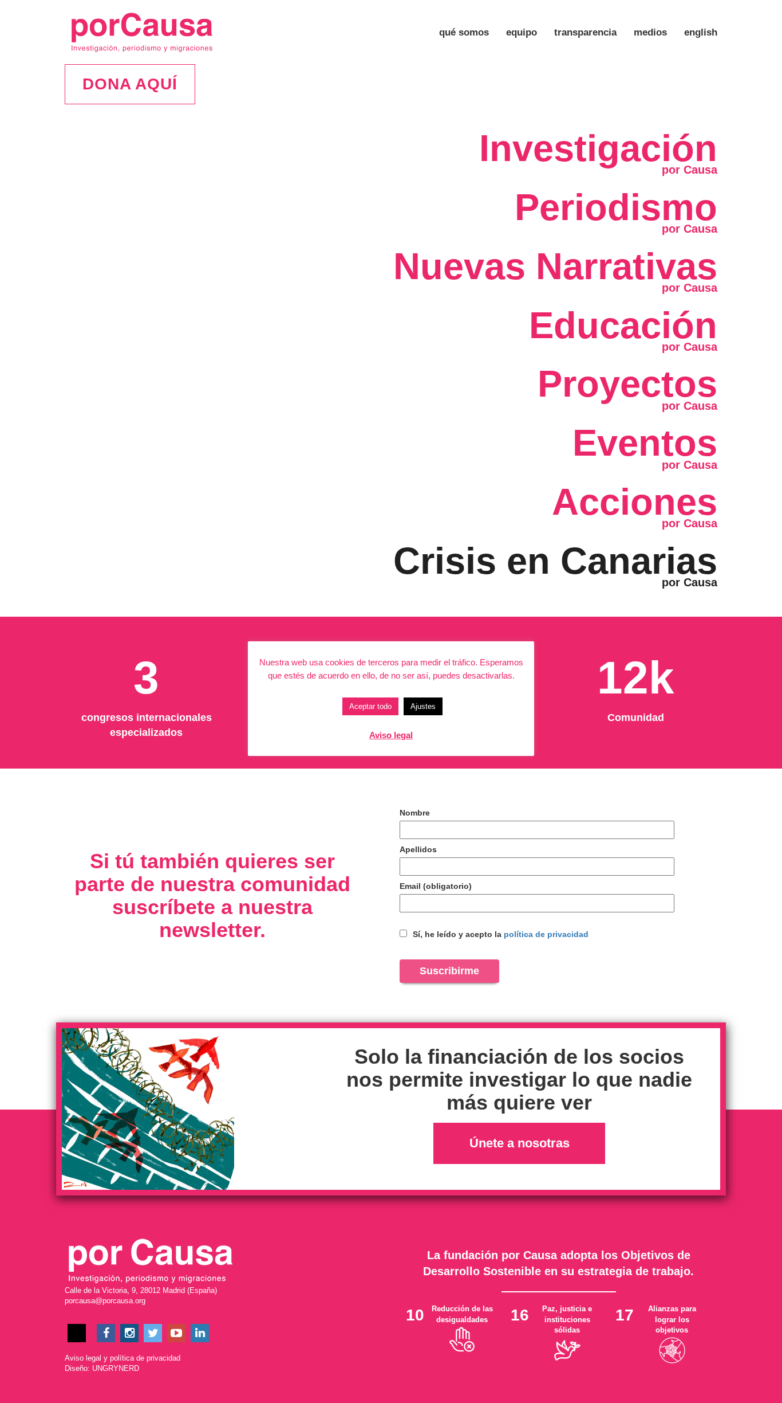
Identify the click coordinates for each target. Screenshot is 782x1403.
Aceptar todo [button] (370, 706)
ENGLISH (700, 32)
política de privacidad (546, 934)
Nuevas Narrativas (555, 266)
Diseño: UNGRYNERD (102, 1368)
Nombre (415, 812)
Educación (623, 325)
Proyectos (627, 384)
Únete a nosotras (519, 1143)
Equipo (521, 32)
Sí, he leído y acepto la (499, 934)
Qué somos (464, 32)
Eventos (644, 443)
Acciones (634, 502)
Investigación (598, 148)
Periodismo (616, 207)
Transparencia (585, 32)
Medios (650, 32)
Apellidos (418, 849)
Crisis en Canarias (555, 561)
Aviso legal (83, 1358)
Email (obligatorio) (436, 886)
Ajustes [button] (423, 706)
